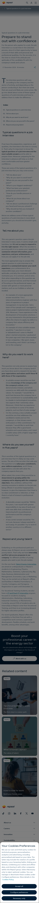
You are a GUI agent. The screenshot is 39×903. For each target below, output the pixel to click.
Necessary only (19, 898)
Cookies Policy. (8, 879)
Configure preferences (19, 892)
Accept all (19, 886)
